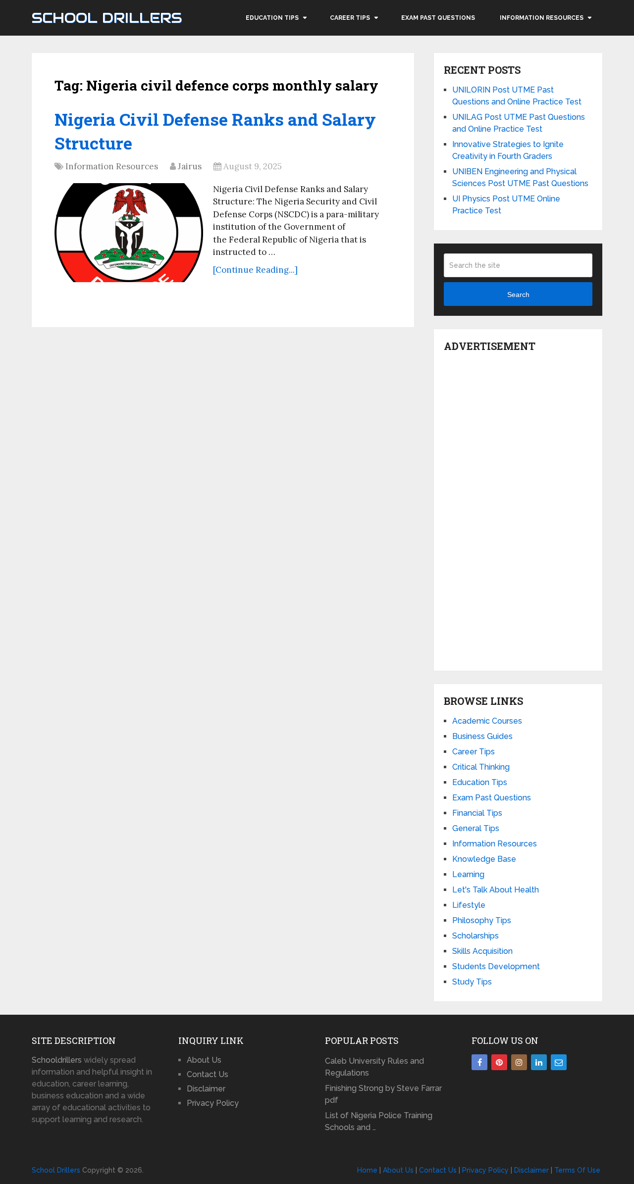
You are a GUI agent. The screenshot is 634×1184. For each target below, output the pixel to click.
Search (518, 294)
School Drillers (107, 18)
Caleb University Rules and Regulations (374, 1067)
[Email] (559, 1062)
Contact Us (207, 1074)
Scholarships (475, 935)
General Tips (475, 828)
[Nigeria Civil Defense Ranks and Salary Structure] (128, 232)
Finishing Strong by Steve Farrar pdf (383, 1094)
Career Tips (350, 17)
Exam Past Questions (438, 17)
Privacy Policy (213, 1103)
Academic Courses (487, 721)
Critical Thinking (481, 767)
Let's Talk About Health (495, 889)
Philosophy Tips (481, 920)
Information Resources (541, 17)
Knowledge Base (484, 859)
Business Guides (482, 736)
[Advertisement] (518, 508)
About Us (204, 1060)
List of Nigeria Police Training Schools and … (378, 1121)
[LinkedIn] (539, 1062)
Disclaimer (206, 1088)
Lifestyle (468, 905)
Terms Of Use (577, 1170)
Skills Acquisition (482, 951)
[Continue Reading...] (255, 269)
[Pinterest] (499, 1062)
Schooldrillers (57, 1060)
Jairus (190, 166)
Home (367, 1170)
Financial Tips (477, 813)
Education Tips (272, 17)
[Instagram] (519, 1062)
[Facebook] (479, 1062)
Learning (468, 874)
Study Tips (472, 982)
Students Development (496, 966)
